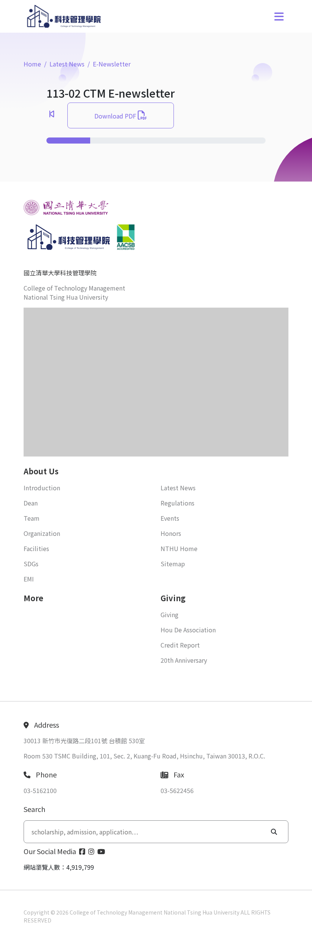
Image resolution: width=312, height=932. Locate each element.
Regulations (177, 502)
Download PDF (116, 115)
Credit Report (180, 644)
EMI (29, 578)
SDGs (31, 563)
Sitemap (173, 563)
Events (170, 518)
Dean (31, 502)
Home (32, 63)
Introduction (42, 487)
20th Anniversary (184, 660)
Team (32, 518)
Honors (171, 533)
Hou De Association (188, 629)
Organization (42, 533)
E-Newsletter (112, 63)
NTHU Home (179, 548)
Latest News (66, 63)
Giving (169, 614)
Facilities (36, 548)
